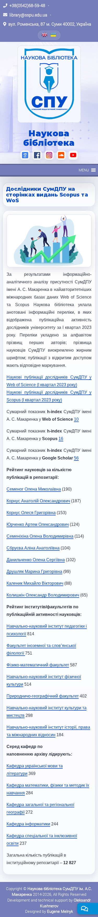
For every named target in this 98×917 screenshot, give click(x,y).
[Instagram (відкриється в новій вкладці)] (49, 155)
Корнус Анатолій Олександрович (38, 501)
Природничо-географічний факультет (43, 696)
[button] (84, 170)
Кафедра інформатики (28, 824)
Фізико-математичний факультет (38, 665)
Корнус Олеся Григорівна (31, 512)
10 (76, 419)
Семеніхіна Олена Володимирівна (40, 536)
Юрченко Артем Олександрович (38, 524)
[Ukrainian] (53, 35)
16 (61, 438)
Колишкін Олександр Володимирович (43, 595)
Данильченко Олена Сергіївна (36, 560)
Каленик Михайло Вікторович (35, 583)
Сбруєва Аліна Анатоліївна (33, 548)
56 (76, 458)
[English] (45, 35)
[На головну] (49, 84)
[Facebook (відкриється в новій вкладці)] (37, 155)
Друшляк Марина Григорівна (34, 571)
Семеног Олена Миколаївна (34, 489)
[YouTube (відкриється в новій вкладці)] (73, 155)
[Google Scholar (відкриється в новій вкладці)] (25, 155)
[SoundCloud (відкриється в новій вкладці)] (61, 155)
